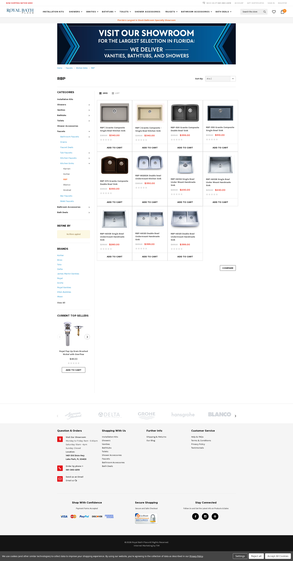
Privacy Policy (198, 444)
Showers (74, 11)
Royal (60, 278)
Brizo (59, 260)
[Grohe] (146, 416)
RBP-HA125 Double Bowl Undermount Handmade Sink (183, 236)
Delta (60, 269)
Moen (60, 296)
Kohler (66, 174)
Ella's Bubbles (64, 292)
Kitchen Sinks (82, 68)
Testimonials (197, 448)
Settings (240, 556)
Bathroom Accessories (195, 11)
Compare (227, 268)
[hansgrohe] (183, 414)
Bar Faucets (66, 196)
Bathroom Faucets (69, 136)
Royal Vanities (64, 287)
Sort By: (199, 78)
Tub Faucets (66, 152)
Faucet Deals (66, 147)
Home (59, 68)
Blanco (66, 184)
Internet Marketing (143, 545)
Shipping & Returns (156, 437)
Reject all (256, 556)
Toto (59, 264)
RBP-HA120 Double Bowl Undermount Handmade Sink (147, 236)
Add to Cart (73, 370)
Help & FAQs (197, 437)
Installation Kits (53, 11)
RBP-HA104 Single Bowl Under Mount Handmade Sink (183, 182)
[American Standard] (73, 415)
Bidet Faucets (67, 201)
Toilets (124, 11)
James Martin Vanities (68, 273)
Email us (70, 480)
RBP (93, 68)
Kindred (67, 190)
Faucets (170, 11)
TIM (157, 545)
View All (61, 302)
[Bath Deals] (146, 44)
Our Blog (150, 440)
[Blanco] (220, 414)
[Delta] (110, 415)
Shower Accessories (147, 11)
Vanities (91, 11)
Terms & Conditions (201, 440)
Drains (63, 142)
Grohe (60, 283)
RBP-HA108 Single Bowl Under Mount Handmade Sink (218, 182)
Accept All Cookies (278, 556)
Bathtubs (108, 11)
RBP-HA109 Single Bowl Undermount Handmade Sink (112, 236)
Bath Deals (222, 11)
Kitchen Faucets (68, 158)
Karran (66, 168)
